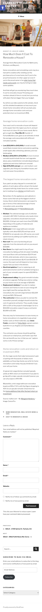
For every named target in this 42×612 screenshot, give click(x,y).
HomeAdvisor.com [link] (27, 209)
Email (5, 476)
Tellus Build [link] (22, 323)
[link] (2, 7)
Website (6, 486)
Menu (22, 16)
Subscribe (9, 577)
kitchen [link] (21, 191)
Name (5, 465)
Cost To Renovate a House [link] (17, 417)
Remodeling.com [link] (11, 209)
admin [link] (21, 51)
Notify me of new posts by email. (17, 501)
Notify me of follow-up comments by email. (21, 497)
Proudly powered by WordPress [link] (13, 607)
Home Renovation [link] (13, 412)
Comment (7, 437)
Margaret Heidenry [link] (28, 399)
